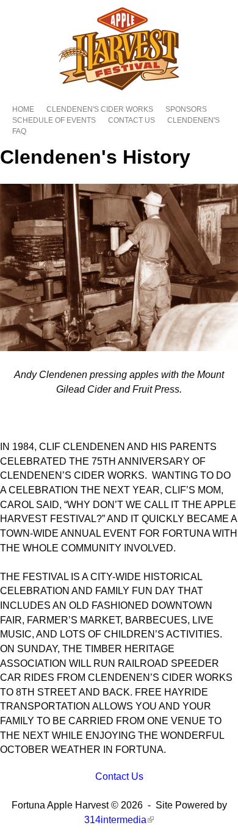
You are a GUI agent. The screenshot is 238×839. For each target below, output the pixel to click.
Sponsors (186, 109)
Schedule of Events (54, 120)
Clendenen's (193, 120)
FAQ (19, 131)
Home (23, 109)
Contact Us (131, 120)
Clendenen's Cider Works (99, 109)
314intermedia (118, 820)
